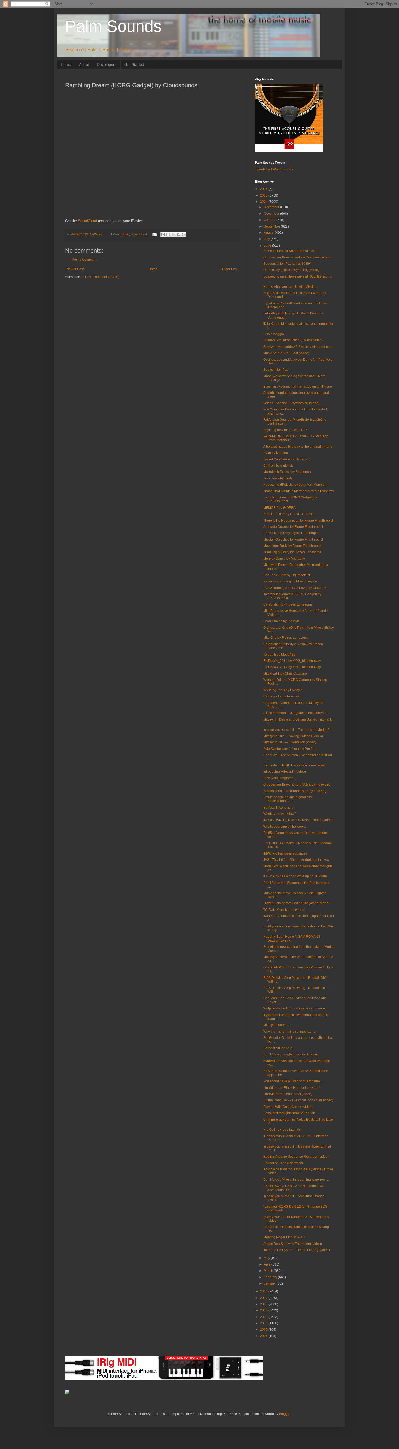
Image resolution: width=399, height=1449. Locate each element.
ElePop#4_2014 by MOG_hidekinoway (292, 661)
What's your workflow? (279, 814)
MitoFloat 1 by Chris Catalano (285, 673)
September (272, 226)
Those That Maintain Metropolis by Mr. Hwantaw (298, 491)
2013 (264, 1291)
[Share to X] (173, 234)
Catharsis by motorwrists (281, 696)
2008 (264, 1323)
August (269, 233)
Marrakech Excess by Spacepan (287, 472)
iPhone (108, 49)
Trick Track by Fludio (278, 478)
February (271, 1277)
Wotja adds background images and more (294, 1008)
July (267, 239)
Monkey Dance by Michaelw (284, 558)
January (270, 1283)
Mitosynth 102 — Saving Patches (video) (293, 736)
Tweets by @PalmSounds (274, 169)
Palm (92, 49)
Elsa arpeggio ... (275, 334)
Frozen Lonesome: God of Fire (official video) (296, 903)
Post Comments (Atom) (102, 277)
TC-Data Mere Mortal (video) (284, 910)
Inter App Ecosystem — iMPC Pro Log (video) (296, 1250)
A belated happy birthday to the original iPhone (297, 446)
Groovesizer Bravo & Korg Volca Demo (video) (297, 784)
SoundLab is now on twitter (283, 1163)
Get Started (134, 64)
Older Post (229, 269)
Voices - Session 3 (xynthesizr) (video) (291, 403)
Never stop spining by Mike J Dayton (290, 581)
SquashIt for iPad (276, 370)
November (272, 214)
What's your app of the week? (284, 826)
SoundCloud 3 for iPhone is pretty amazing (295, 791)
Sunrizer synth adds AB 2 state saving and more (298, 347)
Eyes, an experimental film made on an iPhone (297, 386)
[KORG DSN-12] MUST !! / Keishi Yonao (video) (298, 820)
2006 (264, 1336)
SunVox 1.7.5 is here (278, 807)
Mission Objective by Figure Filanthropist (293, 539)
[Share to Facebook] (178, 234)
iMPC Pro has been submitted (285, 853)
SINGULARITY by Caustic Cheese (288, 514)
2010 (264, 1310)
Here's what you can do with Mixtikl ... (290, 287)
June (268, 245)
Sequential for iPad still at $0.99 (286, 264)
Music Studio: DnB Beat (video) (286, 353)
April (267, 1264)
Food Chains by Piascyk (281, 621)
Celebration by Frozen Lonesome (288, 604)
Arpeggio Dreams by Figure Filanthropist (293, 527)
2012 (264, 1298)
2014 (264, 202)
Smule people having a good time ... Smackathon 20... (289, 799)
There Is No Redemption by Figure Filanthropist (298, 520)
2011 (264, 1304)
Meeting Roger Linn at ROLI (284, 1237)
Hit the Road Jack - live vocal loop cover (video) (298, 1100)
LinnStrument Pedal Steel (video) (287, 1094)
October (270, 220)
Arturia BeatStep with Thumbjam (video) (292, 1244)
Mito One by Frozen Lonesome (286, 638)
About (84, 64)
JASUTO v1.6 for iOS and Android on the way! (296, 860)
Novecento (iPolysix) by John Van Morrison (295, 485)
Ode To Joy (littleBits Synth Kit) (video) (291, 270)
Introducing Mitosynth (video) (284, 772)
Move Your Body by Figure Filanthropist (292, 546)
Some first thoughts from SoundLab (289, 1113)
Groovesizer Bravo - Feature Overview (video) (297, 257)
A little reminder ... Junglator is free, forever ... (296, 713)
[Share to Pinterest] (183, 234)
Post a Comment (84, 259)
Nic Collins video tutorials (282, 1130)
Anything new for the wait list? (285, 430)
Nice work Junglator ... (279, 778)
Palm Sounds (113, 26)
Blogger (284, 1414)
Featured (75, 49)
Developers (106, 64)
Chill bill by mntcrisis (278, 466)
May (267, 1258)
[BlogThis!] (168, 234)
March (269, 1271)
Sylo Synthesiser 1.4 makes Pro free (289, 749)
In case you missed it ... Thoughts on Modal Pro (297, 730)
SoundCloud (87, 221)
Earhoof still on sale (277, 1048)
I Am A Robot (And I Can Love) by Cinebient (295, 588)
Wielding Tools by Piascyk (282, 690)
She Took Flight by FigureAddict (286, 575)
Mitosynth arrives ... (277, 1025)
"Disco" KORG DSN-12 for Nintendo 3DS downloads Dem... (293, 1188)
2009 (264, 1317)
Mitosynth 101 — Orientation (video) (289, 742)
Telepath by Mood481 (279, 654)
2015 (264, 195)
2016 (264, 189)
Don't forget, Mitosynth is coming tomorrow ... (296, 1180)
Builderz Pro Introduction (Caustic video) (293, 340)
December (272, 207)
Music (125, 234)
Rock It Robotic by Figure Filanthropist (291, 533)
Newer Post (75, 269)
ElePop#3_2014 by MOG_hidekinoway (292, 667)
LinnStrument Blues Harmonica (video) (292, 1088)
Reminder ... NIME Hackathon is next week (294, 765)
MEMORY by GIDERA (279, 508)
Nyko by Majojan (275, 453)
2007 (264, 1330)
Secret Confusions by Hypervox (286, 459)
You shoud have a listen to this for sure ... (293, 1081)
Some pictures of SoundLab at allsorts (291, 251)
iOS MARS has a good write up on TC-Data (295, 876)
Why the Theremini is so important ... (289, 1031)
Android (126, 49)
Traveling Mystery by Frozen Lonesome (292, 552)
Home (66, 64)
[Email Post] (154, 234)
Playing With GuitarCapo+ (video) (288, 1107)
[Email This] (163, 234)
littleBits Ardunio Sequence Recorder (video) (296, 1156)
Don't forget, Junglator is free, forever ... (292, 1054)
